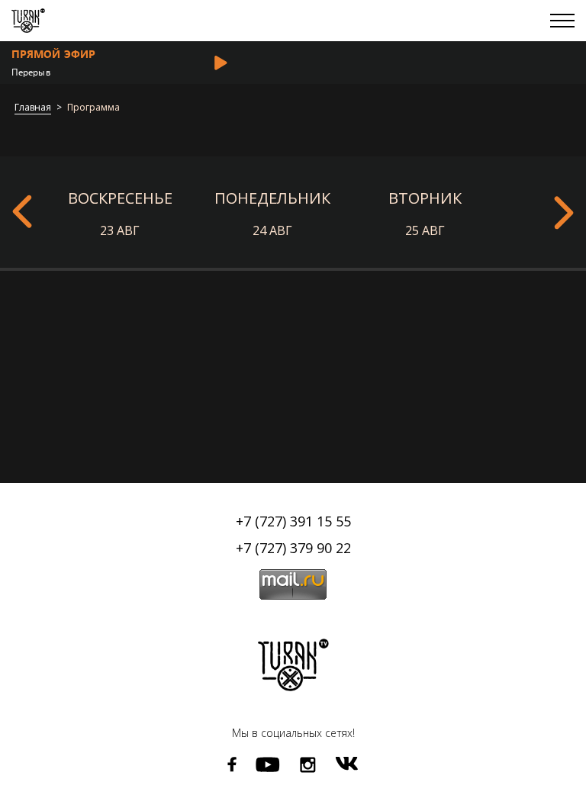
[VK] (347, 764)
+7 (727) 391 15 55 (293, 521)
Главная (32, 108)
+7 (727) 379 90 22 (293, 548)
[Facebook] (232, 764)
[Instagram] (308, 765)
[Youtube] (268, 765)
